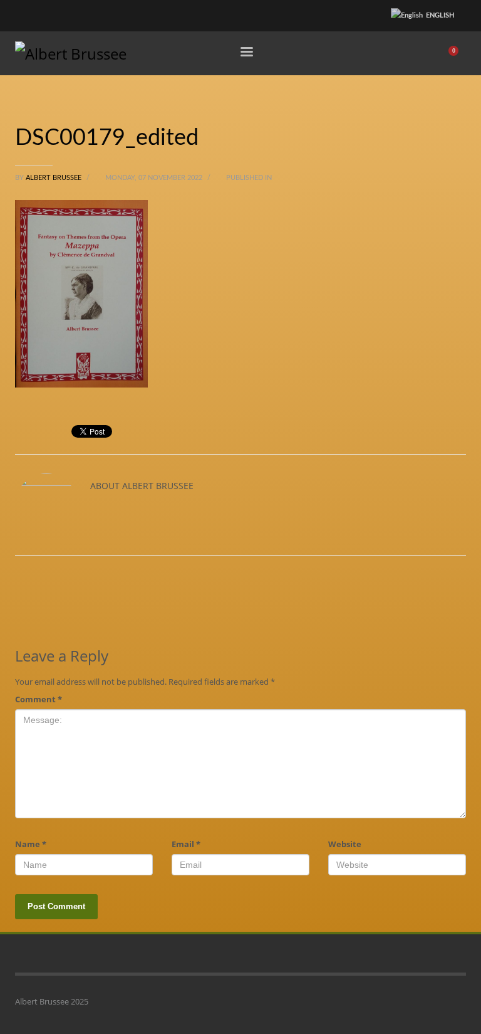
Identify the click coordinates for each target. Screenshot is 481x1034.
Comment (38, 699)
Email (186, 844)
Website (344, 844)
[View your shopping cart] (458, 53)
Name (30, 844)
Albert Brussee (54, 177)
